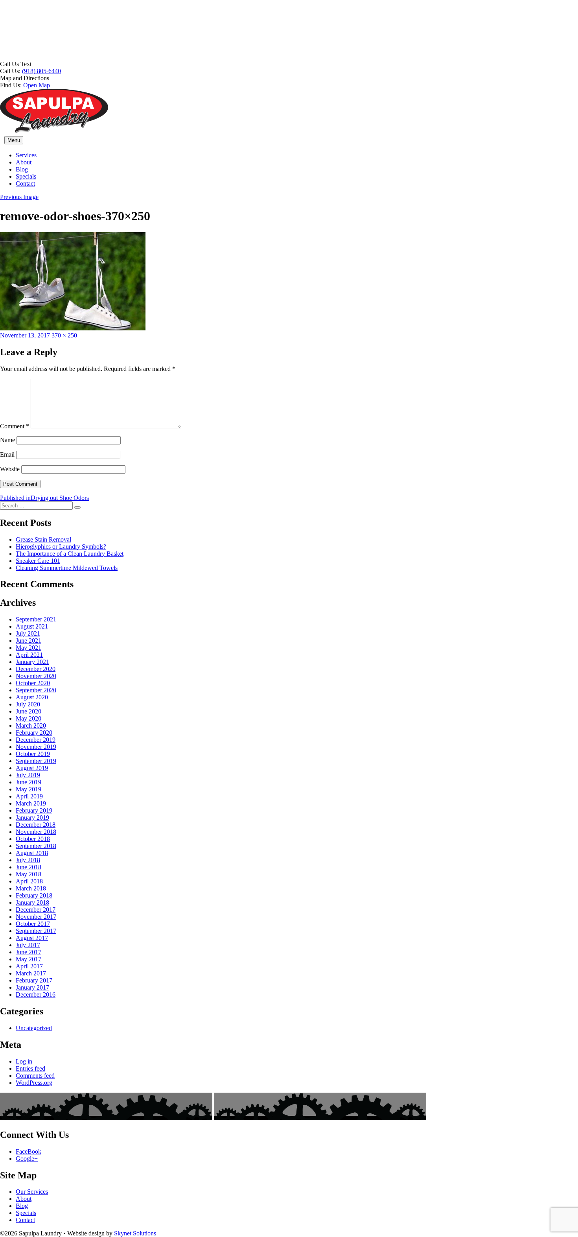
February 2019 (34, 810)
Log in (24, 1061)
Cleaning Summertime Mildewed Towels (67, 567)
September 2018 (36, 845)
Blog (22, 169)
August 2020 (32, 697)
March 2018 (31, 888)
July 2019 (28, 775)
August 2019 (32, 768)
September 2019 (36, 761)
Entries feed (30, 1068)
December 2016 (35, 994)
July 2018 (28, 860)
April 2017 (29, 966)
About (23, 162)
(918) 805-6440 (41, 71)
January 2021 (32, 661)
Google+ (27, 1158)
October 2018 (33, 838)
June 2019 (28, 782)
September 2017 (36, 930)
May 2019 (28, 789)
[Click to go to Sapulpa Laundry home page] (54, 131)
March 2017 (31, 973)
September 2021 (36, 619)
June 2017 (28, 952)
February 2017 (34, 980)
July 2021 (28, 633)
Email (7, 454)
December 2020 (35, 669)
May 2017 (28, 959)
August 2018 (32, 853)
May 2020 (28, 718)
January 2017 (32, 987)
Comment (14, 426)
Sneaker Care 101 (38, 560)
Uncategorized (34, 1028)
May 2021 (28, 647)
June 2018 (28, 867)
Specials (26, 176)
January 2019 (32, 817)
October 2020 (33, 683)
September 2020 (36, 690)
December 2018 (35, 824)
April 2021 (29, 654)
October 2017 (33, 923)
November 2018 (36, 831)
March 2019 (31, 803)
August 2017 (32, 938)
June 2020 (28, 711)
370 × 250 (64, 335)
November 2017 (36, 916)
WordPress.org (34, 1082)
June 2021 (28, 640)
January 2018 (32, 902)
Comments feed (35, 1075)
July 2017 (28, 945)
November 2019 (36, 746)
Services (26, 155)
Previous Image (19, 197)
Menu (13, 140)
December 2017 (35, 909)
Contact (25, 183)
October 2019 (33, 753)
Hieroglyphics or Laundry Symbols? (61, 546)
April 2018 (29, 881)
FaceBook (28, 1151)
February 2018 (34, 895)
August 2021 (32, 626)
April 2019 (29, 796)
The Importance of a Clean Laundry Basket (69, 553)
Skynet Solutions (135, 1233)
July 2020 (28, 704)
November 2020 (36, 676)
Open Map (36, 85)
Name (7, 440)
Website (10, 469)
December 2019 (35, 739)
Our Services (32, 1191)
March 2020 (31, 725)
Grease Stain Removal (43, 539)
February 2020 (34, 732)
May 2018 (28, 874)
